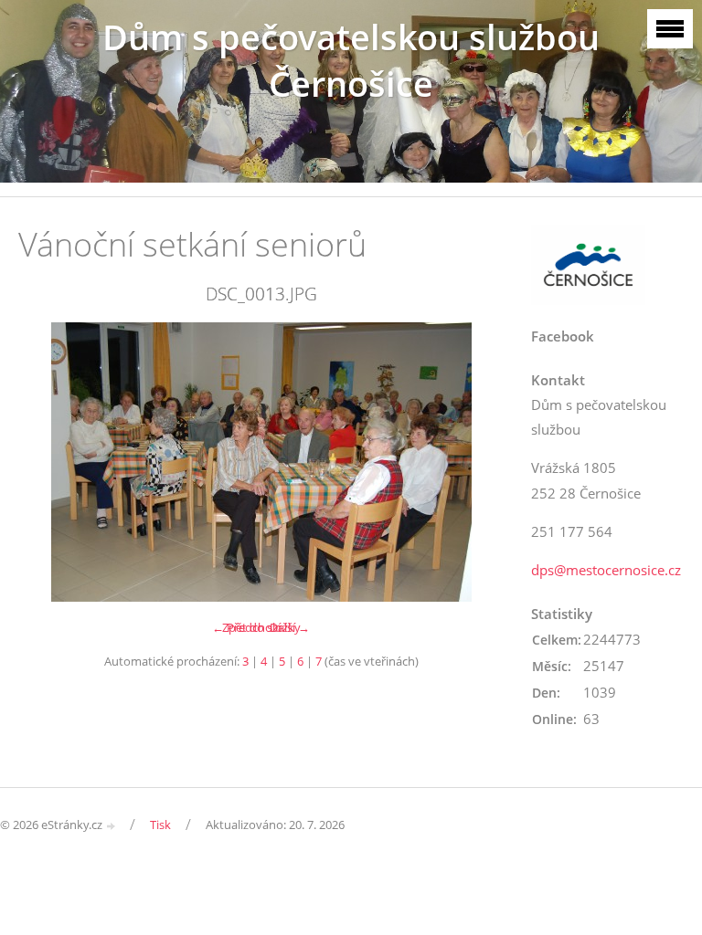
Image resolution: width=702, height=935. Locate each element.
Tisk (160, 824)
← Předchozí (246, 627)
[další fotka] (474, 462)
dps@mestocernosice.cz (606, 570)
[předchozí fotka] (48, 462)
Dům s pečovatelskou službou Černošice (351, 60)
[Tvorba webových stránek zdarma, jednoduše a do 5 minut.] (111, 826)
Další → (290, 627)
